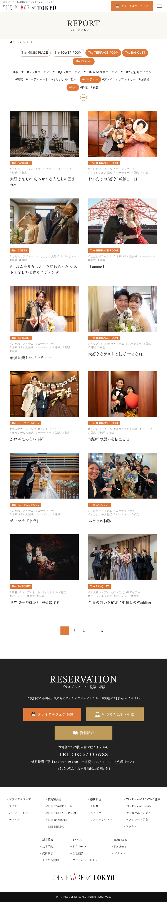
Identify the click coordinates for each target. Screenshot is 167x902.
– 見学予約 (46, 846)
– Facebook (119, 846)
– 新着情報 (46, 839)
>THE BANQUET (57, 819)
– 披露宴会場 (54, 799)
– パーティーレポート (20, 813)
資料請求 (87, 733)
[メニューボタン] (159, 6)
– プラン (12, 806)
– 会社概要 (77, 853)
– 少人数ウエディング (137, 813)
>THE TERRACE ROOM (61, 813)
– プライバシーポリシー (85, 860)
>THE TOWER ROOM (59, 806)
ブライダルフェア (20, 799)
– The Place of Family (137, 806)
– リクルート (78, 846)
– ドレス (93, 806)
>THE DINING (55, 826)
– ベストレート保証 (136, 819)
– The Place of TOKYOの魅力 (142, 799)
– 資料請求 (46, 853)
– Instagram (119, 839)
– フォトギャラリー (100, 819)
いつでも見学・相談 (118, 714)
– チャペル (13, 819)
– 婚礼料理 (94, 799)
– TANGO (76, 839)
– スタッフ (94, 813)
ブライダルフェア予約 (134, 6)
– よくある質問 (49, 860)
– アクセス (130, 826)
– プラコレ (118, 853)
